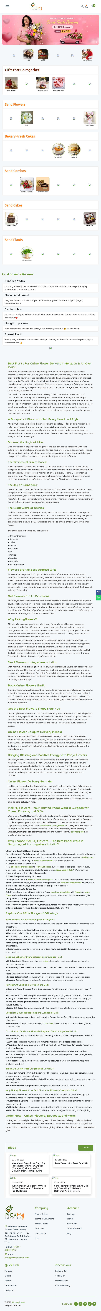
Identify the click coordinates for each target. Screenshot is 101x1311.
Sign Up (70, 1214)
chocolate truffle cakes (22, 867)
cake (87, 892)
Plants (8, 1280)
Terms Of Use (41, 1223)
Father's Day (61, 1271)
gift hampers (77, 832)
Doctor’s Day (61, 1280)
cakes (45, 961)
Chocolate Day (62, 1285)
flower (8, 895)
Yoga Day (60, 1275)
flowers (78, 892)
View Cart (72, 1223)
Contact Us (40, 1233)
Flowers (8, 1271)
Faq (36, 1238)
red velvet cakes (43, 867)
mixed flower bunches (71, 882)
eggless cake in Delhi (63, 870)
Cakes (8, 1275)
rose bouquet (87, 857)
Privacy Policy (41, 1214)
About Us (39, 1228)
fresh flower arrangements (53, 825)
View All (85, 1148)
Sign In (70, 1218)
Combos (9, 1290)
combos (55, 892)
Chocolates (10, 1285)
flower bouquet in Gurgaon (39, 879)
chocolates (65, 892)
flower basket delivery (44, 860)
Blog (69, 1233)
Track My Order (74, 1228)
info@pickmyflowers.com (17, 1257)
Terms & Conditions (44, 1218)
